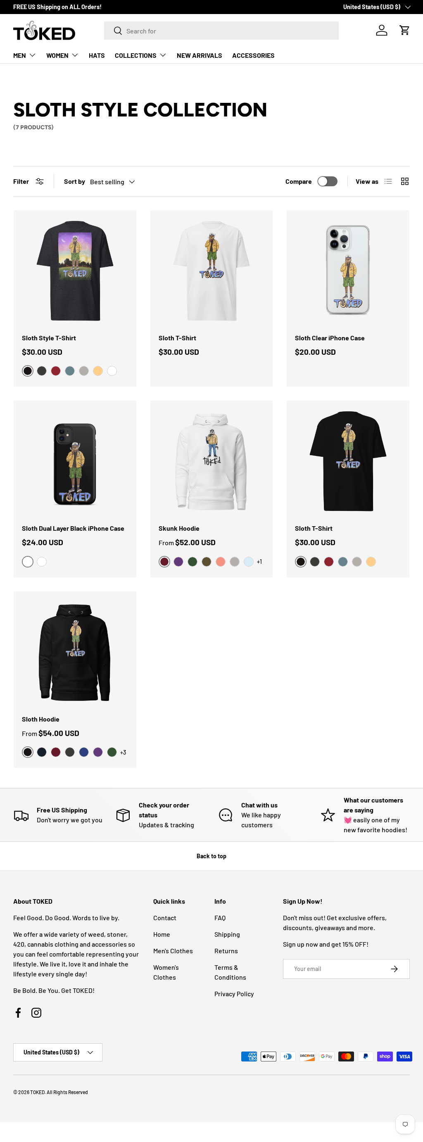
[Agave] (70, 371)
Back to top (211, 855)
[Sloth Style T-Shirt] (75, 271)
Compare (298, 181)
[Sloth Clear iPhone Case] (348, 271)
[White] (112, 371)
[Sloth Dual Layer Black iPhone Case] (75, 462)
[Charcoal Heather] (42, 371)
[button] (405, 30)
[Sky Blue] (249, 562)
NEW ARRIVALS (199, 55)
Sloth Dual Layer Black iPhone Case (73, 528)
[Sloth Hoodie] (75, 653)
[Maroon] (56, 752)
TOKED (37, 1092)
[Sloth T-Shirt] (212, 271)
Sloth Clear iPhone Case (330, 338)
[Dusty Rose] (221, 562)
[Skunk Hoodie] (212, 462)
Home (161, 934)
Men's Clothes (173, 950)
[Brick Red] (56, 371)
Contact (164, 917)
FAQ (220, 917)
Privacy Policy (234, 993)
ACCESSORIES (253, 55)
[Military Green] (207, 562)
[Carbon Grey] (84, 371)
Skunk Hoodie (179, 528)
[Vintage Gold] (98, 371)
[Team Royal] (84, 752)
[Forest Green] (192, 562)
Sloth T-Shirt (177, 338)
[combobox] (221, 30)
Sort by (74, 181)
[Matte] (42, 562)
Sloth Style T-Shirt (49, 338)
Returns (226, 950)
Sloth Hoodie (40, 719)
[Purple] (178, 562)
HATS (97, 55)
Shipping (227, 934)
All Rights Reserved (67, 1092)
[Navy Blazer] (42, 752)
